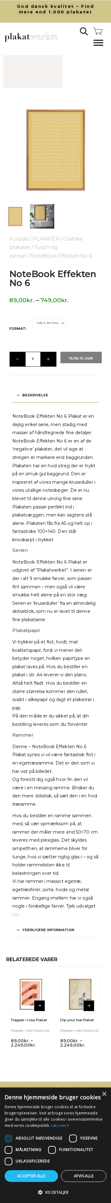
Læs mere (60, 1125)
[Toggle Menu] (98, 43)
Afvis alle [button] (83, 1176)
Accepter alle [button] (31, 1176)
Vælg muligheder (39, 999)
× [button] (104, 1094)
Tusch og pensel (49, 247)
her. (16, 903)
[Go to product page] (28, 985)
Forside (13, 239)
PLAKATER (40, 239)
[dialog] (55, 1145)
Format (11, 323)
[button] (84, 31)
